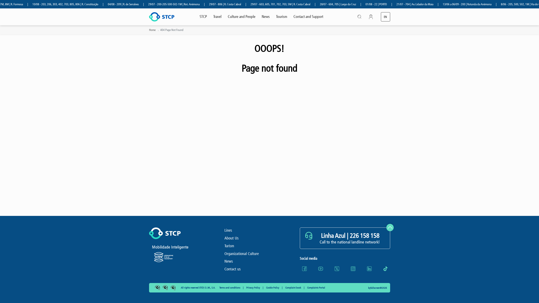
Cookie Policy (273, 287)
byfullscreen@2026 (377, 287)
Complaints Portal (316, 287)
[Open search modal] (359, 16)
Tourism (281, 16)
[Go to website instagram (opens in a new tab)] (353, 268)
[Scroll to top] (390, 227)
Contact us (232, 269)
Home (152, 30)
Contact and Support (308, 16)
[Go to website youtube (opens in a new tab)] (320, 268)
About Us (231, 238)
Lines (228, 230)
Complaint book (293, 287)
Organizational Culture (241, 253)
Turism (229, 245)
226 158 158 (364, 235)
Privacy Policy (253, 287)
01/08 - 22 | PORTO (370, 4)
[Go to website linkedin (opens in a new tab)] (369, 268)
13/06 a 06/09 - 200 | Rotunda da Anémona (461, 4)
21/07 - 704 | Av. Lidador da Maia (408, 4)
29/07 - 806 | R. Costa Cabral (219, 4)
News (266, 16)
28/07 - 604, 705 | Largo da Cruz (332, 4)
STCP (203, 16)
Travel (217, 16)
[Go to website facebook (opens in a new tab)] (304, 268)
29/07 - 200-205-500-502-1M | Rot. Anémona (167, 4)
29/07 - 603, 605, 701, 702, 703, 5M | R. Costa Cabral (274, 4)
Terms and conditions (230, 287)
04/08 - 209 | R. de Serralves (117, 4)
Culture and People (241, 16)
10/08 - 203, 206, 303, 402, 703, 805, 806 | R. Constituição (59, 4)
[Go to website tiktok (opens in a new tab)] (385, 268)
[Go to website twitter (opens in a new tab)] (337, 268)
